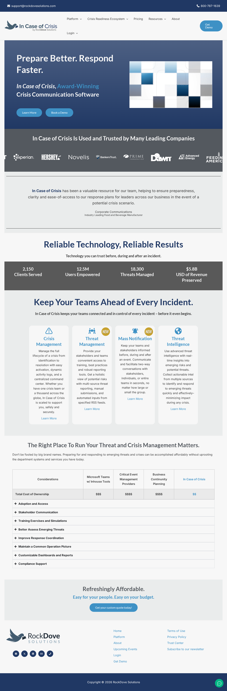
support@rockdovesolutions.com (33, 6)
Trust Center (175, 643)
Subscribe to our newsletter (185, 649)
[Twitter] (24, 654)
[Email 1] (41, 654)
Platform (119, 637)
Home (117, 631)
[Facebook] (16, 654)
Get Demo (120, 661)
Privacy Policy (176, 637)
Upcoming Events (125, 649)
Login (117, 655)
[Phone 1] (50, 654)
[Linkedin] (33, 654)
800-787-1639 (210, 6)
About (117, 643)
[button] (80, 19)
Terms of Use (176, 631)
